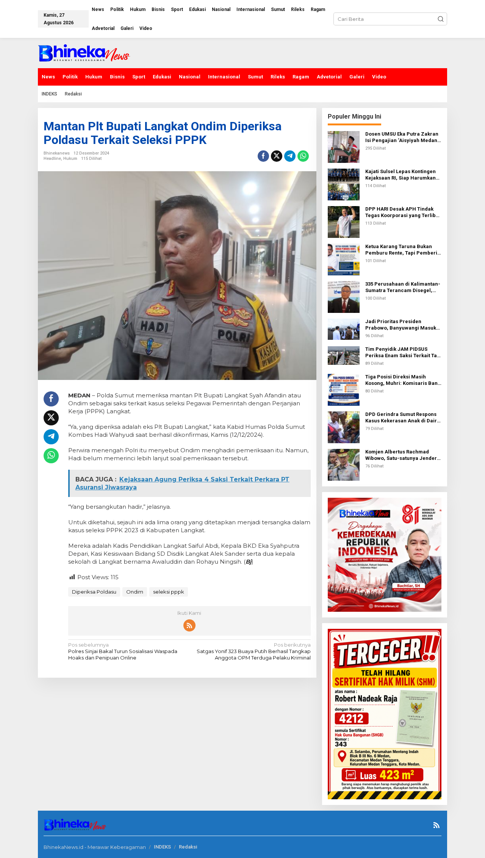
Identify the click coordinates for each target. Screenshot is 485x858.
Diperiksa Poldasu (94, 592)
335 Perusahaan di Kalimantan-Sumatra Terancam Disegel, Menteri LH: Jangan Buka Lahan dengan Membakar (402, 287)
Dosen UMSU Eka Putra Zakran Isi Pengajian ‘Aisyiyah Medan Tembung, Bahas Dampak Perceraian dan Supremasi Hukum (401, 137)
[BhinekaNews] (84, 52)
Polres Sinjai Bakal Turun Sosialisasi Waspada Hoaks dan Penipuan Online (122, 651)
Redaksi (188, 847)
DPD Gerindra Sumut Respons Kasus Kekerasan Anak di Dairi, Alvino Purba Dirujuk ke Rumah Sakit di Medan (402, 417)
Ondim (134, 592)
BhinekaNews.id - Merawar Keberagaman (95, 847)
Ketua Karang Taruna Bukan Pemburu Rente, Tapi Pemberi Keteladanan (401, 250)
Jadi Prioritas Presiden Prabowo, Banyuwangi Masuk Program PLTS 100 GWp (400, 325)
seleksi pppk (168, 592)
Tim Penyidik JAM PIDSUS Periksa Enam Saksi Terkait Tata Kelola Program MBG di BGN (403, 352)
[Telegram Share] (290, 156)
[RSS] (189, 625)
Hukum (70, 158)
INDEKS (162, 847)
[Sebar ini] (263, 156)
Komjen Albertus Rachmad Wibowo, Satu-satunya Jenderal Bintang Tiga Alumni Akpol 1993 (403, 455)
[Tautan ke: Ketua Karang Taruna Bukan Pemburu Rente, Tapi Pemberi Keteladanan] (344, 259)
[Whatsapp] (303, 156)
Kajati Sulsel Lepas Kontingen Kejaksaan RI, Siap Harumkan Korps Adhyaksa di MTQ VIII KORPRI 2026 (400, 175)
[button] (440, 19)
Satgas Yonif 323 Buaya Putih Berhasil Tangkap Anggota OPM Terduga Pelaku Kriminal (253, 651)
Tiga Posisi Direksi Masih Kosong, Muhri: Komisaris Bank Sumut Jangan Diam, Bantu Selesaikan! (402, 380)
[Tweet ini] (276, 156)
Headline (52, 158)
